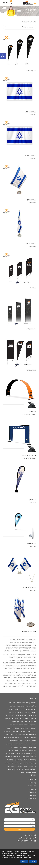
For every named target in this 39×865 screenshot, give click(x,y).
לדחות (24, 861)
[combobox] (19, 27)
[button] (3, 56)
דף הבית (34, 12)
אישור (33, 861)
